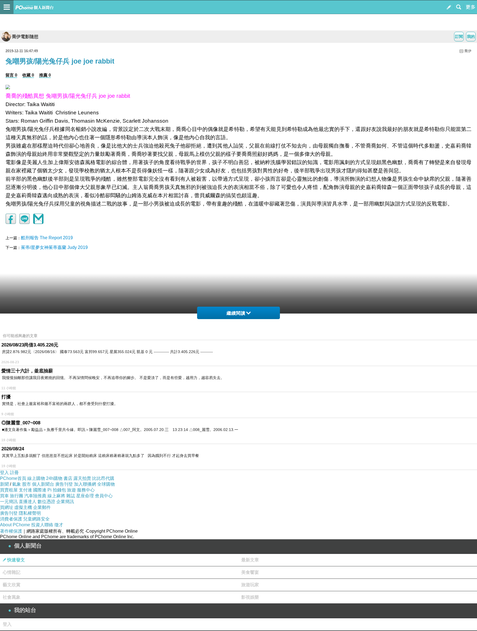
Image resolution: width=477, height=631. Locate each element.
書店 (67, 478)
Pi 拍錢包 (56, 490)
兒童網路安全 (36, 519)
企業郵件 (42, 507)
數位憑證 (46, 501)
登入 (4, 472)
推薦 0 (45, 75)
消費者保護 (11, 519)
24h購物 (54, 478)
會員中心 (104, 495)
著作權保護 (11, 531)
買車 (4, 495)
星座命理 (85, 495)
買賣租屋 (9, 490)
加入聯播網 (85, 484)
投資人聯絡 (42, 524)
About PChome (15, 524)
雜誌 (70, 495)
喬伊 (467, 51)
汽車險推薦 (35, 495)
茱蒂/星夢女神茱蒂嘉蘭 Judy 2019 (54, 247)
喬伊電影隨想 (25, 36)
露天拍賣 (82, 478)
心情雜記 (11, 572)
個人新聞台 (43, 484)
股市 (26, 484)
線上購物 (36, 478)
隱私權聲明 (30, 513)
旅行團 (16, 495)
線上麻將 (56, 495)
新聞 (4, 484)
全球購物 (106, 484)
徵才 (58, 524)
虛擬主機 (23, 507)
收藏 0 (28, 75)
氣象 (16, 484)
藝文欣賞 (11, 584)
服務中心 (86, 490)
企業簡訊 (65, 501)
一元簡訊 (9, 501)
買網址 (6, 507)
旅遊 (71, 490)
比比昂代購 (103, 478)
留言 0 (11, 75)
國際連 (39, 490)
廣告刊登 (64, 484)
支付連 (25, 490)
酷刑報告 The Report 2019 (47, 237)
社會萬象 (11, 597)
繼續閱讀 (236, 313)
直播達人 (27, 501)
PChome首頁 (13, 478)
